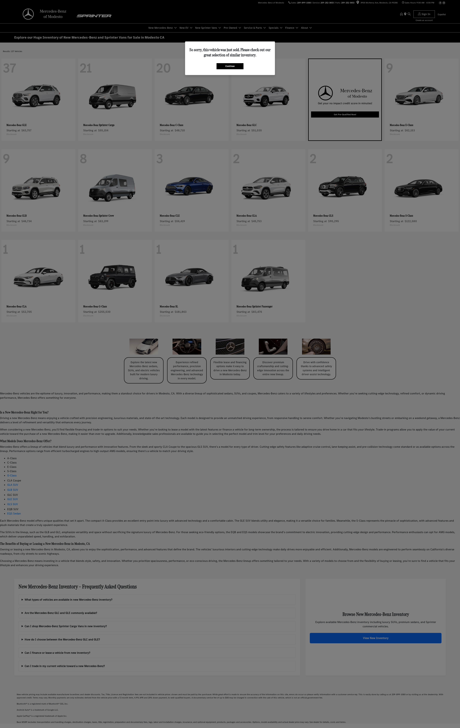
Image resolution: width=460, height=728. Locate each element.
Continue (230, 66)
